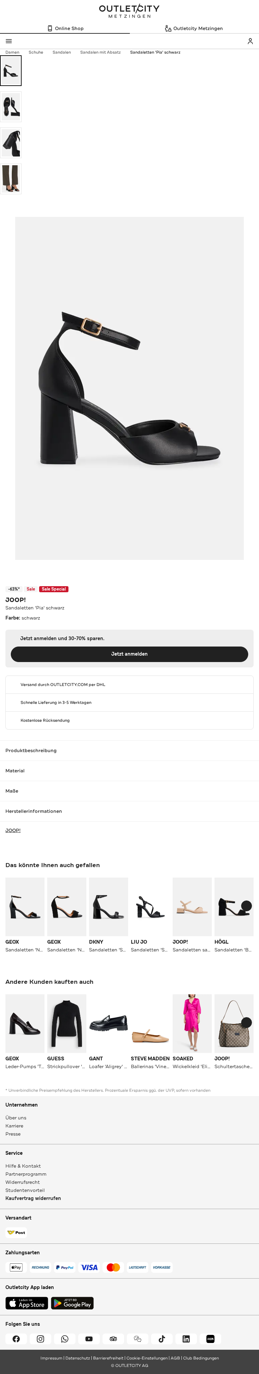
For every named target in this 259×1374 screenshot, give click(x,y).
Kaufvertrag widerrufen (33, 1198)
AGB (175, 1358)
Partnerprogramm (26, 1174)
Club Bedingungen (201, 1358)
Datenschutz (77, 1358)
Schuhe (36, 52)
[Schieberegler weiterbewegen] (246, 905)
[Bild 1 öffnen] (11, 70)
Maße (11, 791)
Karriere (14, 1126)
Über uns (15, 1118)
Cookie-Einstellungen (147, 1358)
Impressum (51, 1358)
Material (15, 771)
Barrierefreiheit (108, 1358)
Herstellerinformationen (33, 811)
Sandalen (62, 52)
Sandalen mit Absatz (100, 52)
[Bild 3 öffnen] (11, 142)
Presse (13, 1134)
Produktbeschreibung (31, 750)
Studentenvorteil (25, 1190)
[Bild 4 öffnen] (11, 179)
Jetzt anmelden (129, 654)
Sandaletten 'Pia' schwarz (155, 52)
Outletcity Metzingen (129, 11)
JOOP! (15, 600)
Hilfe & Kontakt (23, 1166)
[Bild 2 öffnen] (11, 106)
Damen (12, 52)
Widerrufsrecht (22, 1182)
